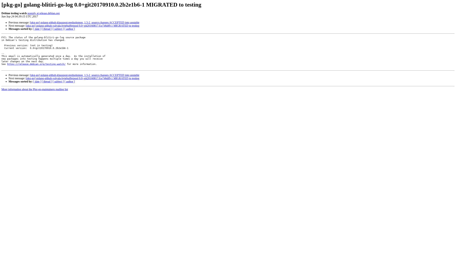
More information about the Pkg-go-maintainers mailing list (34, 89)
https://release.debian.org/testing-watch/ (36, 64)
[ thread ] (47, 28)
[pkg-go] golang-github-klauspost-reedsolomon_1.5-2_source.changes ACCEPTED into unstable (84, 22)
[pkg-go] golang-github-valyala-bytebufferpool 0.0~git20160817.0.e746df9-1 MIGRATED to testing (82, 25)
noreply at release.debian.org (43, 13)
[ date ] (37, 28)
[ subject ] (58, 28)
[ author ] (69, 28)
